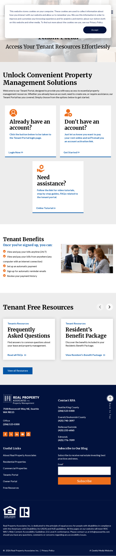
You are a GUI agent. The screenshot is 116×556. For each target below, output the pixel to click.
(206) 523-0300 (11, 422)
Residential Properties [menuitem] (14, 461)
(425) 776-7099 (66, 438)
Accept (94, 30)
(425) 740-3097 (72, 419)
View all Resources (18, 370)
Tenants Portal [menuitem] (10, 474)
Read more (10, 107)
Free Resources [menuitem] (11, 487)
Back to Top (110, 411)
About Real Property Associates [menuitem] (19, 455)
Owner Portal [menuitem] (10, 481)
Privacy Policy (48, 550)
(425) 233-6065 (67, 428)
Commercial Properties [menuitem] (15, 468)
